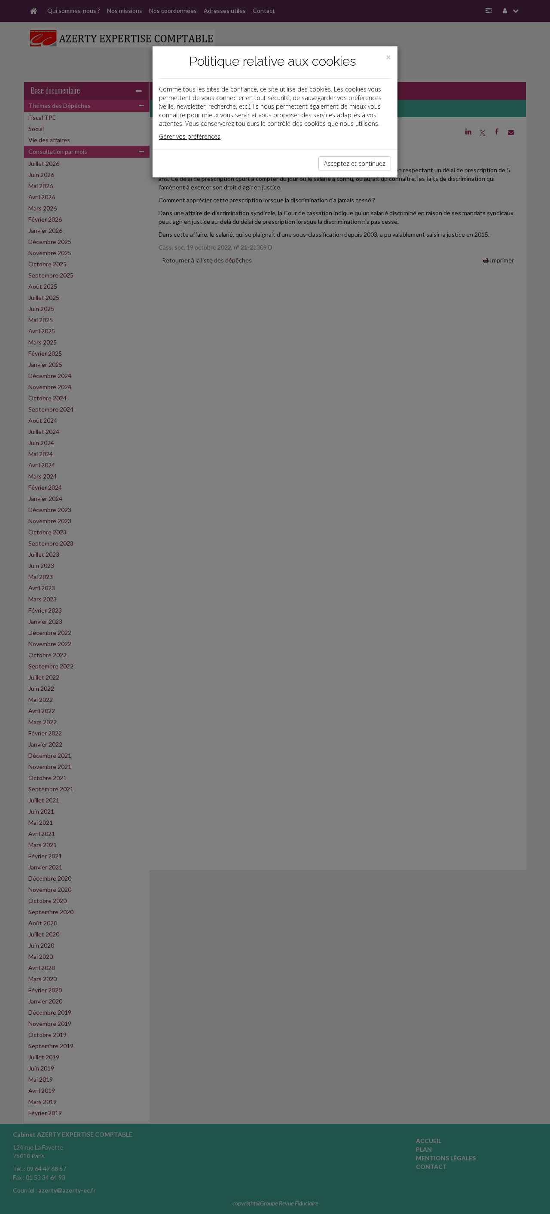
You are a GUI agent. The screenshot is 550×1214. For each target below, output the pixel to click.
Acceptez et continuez (354, 163)
